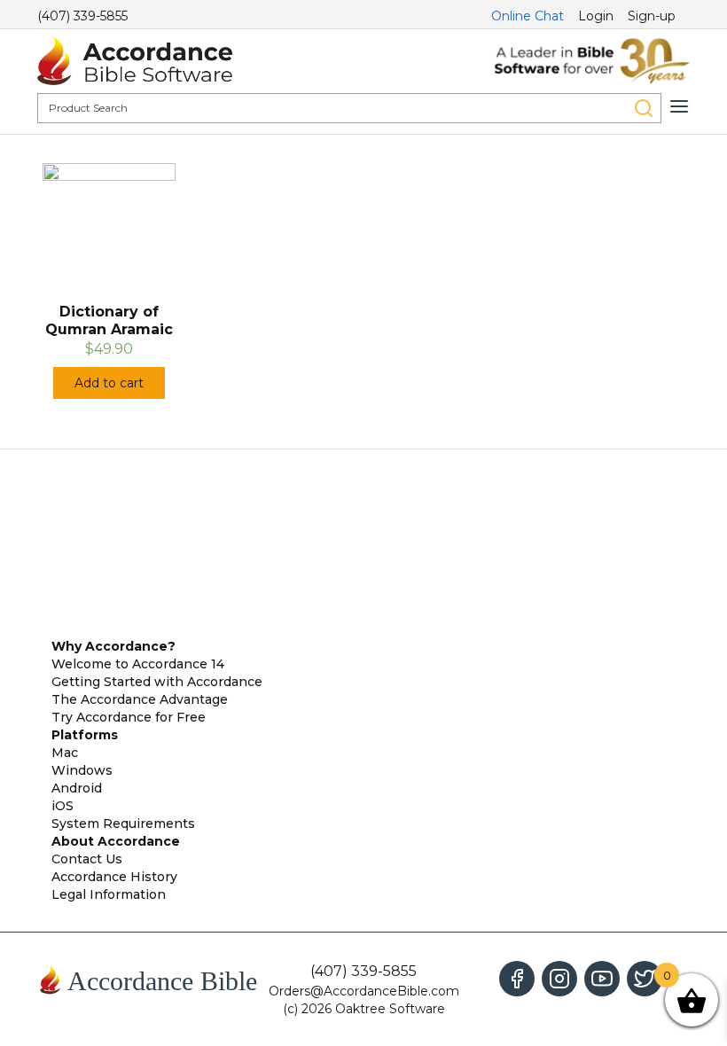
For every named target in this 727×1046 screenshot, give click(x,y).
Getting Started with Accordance (156, 682)
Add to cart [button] (109, 383)
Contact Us (86, 859)
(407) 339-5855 (82, 16)
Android (76, 788)
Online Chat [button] (527, 16)
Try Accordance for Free (128, 717)
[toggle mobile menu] (679, 106)
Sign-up (652, 16)
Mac (64, 753)
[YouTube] (602, 978)
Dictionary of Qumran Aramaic (109, 320)
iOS (62, 806)
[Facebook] (517, 978)
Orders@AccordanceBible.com (364, 991)
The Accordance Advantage (139, 699)
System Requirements (123, 823)
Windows (82, 770)
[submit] (643, 108)
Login (596, 16)
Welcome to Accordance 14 (137, 664)
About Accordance (115, 841)
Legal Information (108, 894)
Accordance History (114, 877)
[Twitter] (644, 978)
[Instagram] (559, 978)
